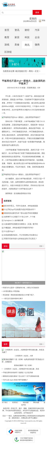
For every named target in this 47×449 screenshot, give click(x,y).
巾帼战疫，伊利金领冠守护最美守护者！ (18, 228)
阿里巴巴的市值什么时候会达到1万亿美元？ (19, 239)
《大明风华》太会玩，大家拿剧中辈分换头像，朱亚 (20, 369)
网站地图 (36, 402)
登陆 (43, 20)
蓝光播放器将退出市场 (22, 193)
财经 (27, 30)
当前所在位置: (9, 71)
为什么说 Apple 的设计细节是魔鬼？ (15, 380)
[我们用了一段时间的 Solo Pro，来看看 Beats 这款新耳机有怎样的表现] (23, 267)
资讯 (17, 30)
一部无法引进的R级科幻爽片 (12, 298)
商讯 (27, 44)
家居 (17, 37)
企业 (37, 37)
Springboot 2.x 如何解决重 (12, 220)
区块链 (8, 52)
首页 (6, 30)
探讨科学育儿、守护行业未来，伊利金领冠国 (20, 206)
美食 (17, 44)
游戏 (6, 44)
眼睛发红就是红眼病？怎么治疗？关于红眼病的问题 (20, 376)
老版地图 (26, 402)
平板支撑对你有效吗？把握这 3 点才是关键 (17, 372)
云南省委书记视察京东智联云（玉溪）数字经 (20, 224)
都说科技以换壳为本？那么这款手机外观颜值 (20, 213)
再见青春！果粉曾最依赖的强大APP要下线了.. (18, 295)
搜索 (37, 12)
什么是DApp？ (8, 231)
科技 (27, 37)
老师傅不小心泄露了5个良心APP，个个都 (18, 217)
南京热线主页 (21, 71)
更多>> (41, 246)
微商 (37, 44)
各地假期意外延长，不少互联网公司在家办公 (20, 235)
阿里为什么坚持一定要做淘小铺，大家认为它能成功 (20, 288)
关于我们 (5, 402)
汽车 (37, 30)
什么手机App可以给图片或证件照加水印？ (19, 209)
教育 (6, 37)
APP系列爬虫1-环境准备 (11, 291)
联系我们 (15, 402)
